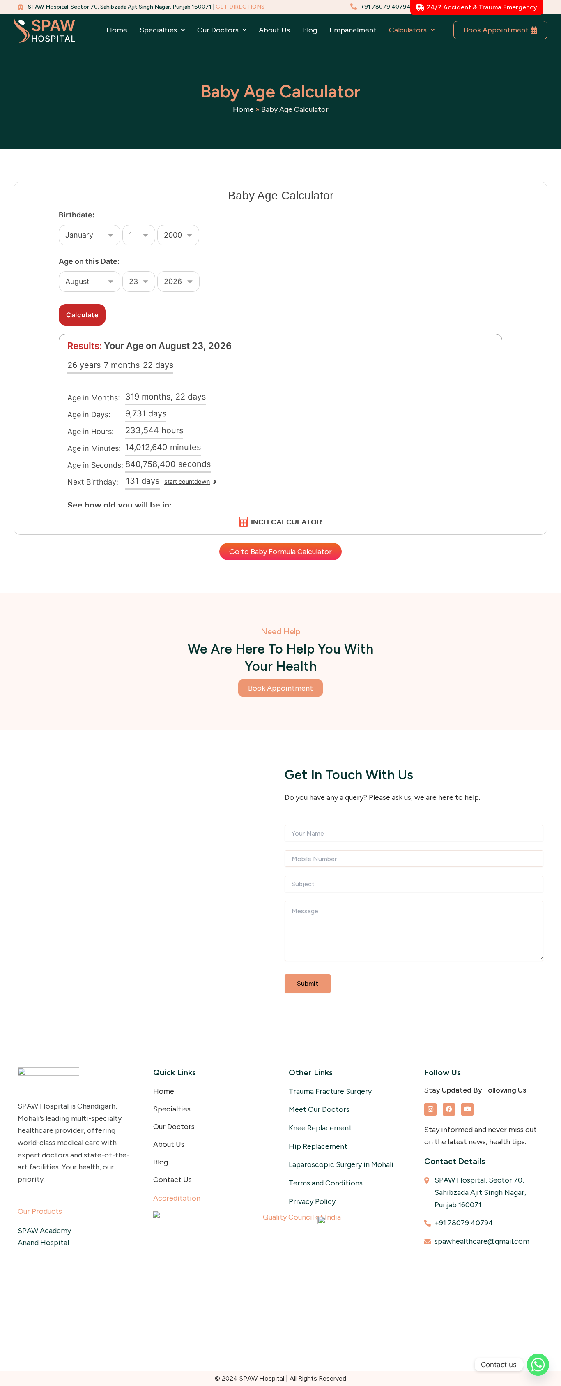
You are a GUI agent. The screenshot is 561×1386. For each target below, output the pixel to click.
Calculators (408, 30)
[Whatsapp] (538, 1365)
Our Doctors (174, 1126)
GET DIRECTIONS (240, 6)
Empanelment (353, 30)
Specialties (172, 1108)
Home (116, 30)
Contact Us (172, 1179)
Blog (309, 30)
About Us (274, 30)
